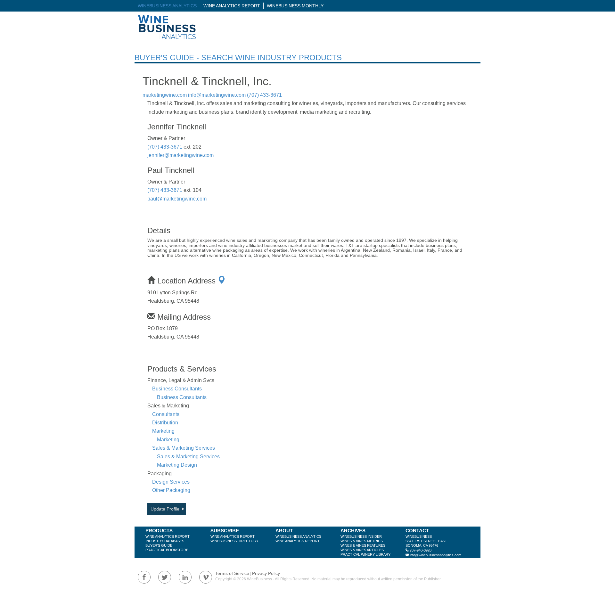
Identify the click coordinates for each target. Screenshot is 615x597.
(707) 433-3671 (264, 95)
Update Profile (165, 508)
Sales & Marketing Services (183, 448)
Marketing (163, 431)
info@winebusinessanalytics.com (435, 555)
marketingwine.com (165, 95)
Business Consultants (177, 388)
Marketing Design (177, 465)
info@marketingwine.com (217, 95)
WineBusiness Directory (234, 541)
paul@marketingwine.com (177, 198)
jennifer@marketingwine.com (180, 155)
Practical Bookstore (166, 550)
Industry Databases (164, 541)
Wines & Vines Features (362, 545)
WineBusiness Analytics (167, 5)
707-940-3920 (420, 550)
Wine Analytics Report (231, 5)
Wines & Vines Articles (362, 550)
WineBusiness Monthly (295, 5)
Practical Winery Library (365, 554)
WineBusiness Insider (361, 536)
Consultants (165, 414)
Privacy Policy (266, 573)
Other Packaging (171, 490)
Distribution (165, 422)
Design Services (171, 482)
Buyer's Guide (158, 545)
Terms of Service (232, 573)
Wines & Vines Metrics (361, 541)
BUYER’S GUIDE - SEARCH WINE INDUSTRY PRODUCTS (238, 57)
